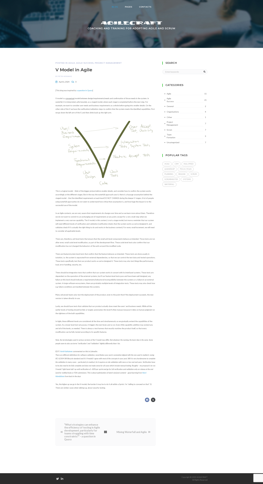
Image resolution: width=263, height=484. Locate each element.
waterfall (169, 184)
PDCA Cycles (185, 169)
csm (176, 164)
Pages (128, 7)
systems (187, 179)
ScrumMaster (171, 179)
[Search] (204, 72)
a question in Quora (84, 90)
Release (181, 174)
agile (167, 164)
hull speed (189, 164)
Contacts (145, 7)
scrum (194, 174)
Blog (117, 6)
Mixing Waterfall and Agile (132, 432)
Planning (169, 174)
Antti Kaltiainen (66, 351)
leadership (170, 169)
